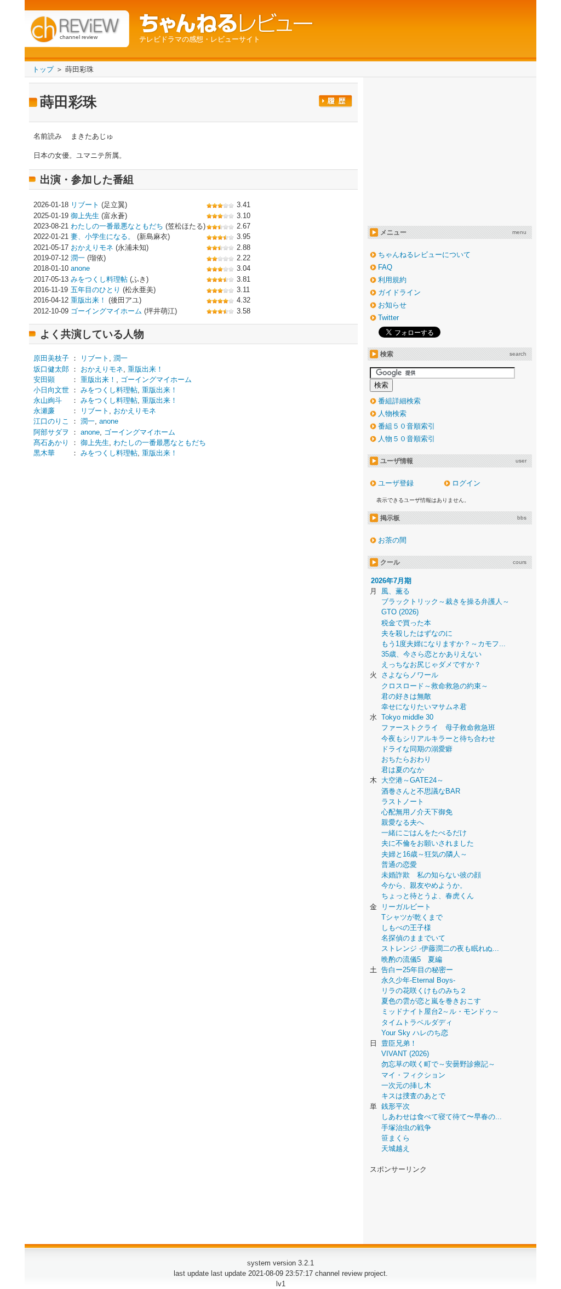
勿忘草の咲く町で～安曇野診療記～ (438, 1064)
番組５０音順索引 (406, 426)
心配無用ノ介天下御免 (417, 812)
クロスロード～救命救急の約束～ (434, 686)
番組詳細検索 (399, 401)
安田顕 (44, 379)
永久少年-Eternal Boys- (418, 980)
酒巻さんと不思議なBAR (420, 791)
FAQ (385, 267)
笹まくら (395, 1138)
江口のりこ (51, 421)
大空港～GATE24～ (412, 780)
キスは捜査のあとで (413, 1096)
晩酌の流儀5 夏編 (411, 959)
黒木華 (44, 453)
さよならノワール (409, 675)
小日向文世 (51, 390)
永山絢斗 (47, 400)
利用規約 (392, 280)
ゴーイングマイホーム (106, 311)
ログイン (466, 483)
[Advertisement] (125, 552)
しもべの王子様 (406, 927)
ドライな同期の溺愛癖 (417, 749)
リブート (85, 205)
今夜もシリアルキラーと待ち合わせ (438, 738)
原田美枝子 (51, 358)
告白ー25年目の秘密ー (417, 970)
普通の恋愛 (399, 864)
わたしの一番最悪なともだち (117, 226)
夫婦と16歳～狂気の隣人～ (424, 854)
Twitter (388, 317)
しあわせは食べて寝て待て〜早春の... (441, 1117)
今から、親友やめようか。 (424, 885)
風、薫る (395, 591)
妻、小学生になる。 (103, 236)
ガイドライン (399, 292)
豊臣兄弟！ (399, 1043)
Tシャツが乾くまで (412, 917)
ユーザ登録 (396, 483)
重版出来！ (88, 300)
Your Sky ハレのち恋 (414, 1033)
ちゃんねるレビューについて (424, 254)
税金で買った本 (406, 623)
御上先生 (85, 216)
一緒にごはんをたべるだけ (424, 833)
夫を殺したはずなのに (417, 633)
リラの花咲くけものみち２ (424, 990)
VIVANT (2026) (405, 1054)
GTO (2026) (400, 612)
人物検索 (392, 413)
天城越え (395, 1148)
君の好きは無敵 (406, 696)
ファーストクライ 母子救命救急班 (438, 727)
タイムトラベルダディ (417, 1022)
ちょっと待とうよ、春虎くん (427, 896)
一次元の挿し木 (406, 1085)
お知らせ (392, 305)
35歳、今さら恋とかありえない (431, 654)
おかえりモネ (92, 247)
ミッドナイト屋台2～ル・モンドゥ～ (440, 1011)
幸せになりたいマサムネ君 (424, 707)
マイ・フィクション (413, 1075)
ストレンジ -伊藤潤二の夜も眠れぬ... (440, 948)
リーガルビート (406, 907)
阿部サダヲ (51, 432)
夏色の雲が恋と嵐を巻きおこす (431, 1001)
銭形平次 (395, 1106)
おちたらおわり (406, 759)
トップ (43, 69)
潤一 (78, 258)
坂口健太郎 (51, 369)
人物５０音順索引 (406, 439)
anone (80, 268)
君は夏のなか (402, 770)
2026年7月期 (391, 581)
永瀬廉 (44, 411)
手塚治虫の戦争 (406, 1127)
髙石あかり (51, 442)
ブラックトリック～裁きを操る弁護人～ (445, 601)
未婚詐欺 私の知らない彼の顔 (431, 875)
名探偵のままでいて (413, 938)
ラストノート (402, 801)
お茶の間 (392, 540)
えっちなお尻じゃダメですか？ (431, 664)
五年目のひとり (96, 290)
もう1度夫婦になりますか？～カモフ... (443, 644)
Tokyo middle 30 (407, 717)
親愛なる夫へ (402, 822)
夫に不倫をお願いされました (427, 843)
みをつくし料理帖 (99, 279)
